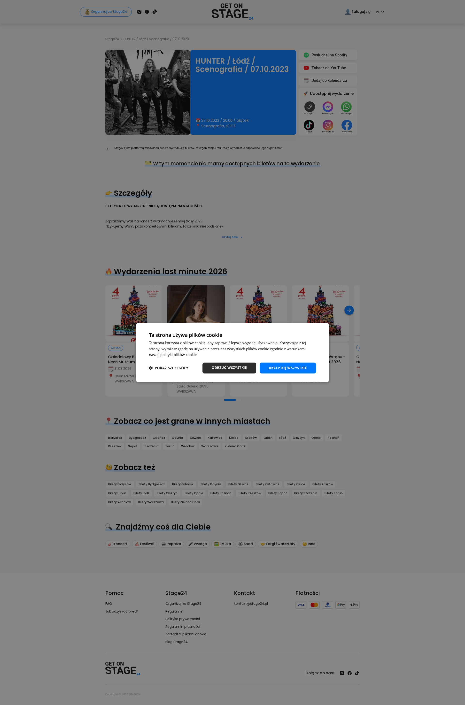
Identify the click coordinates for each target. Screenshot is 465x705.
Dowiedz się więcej (214, 354)
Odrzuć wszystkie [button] (229, 367)
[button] (168, 368)
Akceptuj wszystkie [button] (288, 367)
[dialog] (232, 352)
